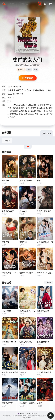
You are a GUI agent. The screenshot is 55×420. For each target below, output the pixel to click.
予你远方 (23, 372)
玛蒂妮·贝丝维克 (14, 90)
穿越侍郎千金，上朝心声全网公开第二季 (27, 311)
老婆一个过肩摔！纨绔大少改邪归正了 (27, 272)
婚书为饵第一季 (25, 180)
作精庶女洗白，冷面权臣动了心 (10, 272)
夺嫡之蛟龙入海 (25, 342)
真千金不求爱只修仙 (10, 372)
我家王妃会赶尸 (8, 211)
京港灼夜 (5, 242)
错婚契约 (23, 242)
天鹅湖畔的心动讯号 (45, 242)
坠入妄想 (23, 211)
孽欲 (38, 180)
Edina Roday (27, 90)
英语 (9, 101)
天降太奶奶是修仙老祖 (45, 372)
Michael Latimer (40, 90)
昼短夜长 (5, 180)
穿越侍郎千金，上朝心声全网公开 (10, 342)
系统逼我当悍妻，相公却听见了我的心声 (45, 342)
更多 (48, 282)
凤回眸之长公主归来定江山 (45, 211)
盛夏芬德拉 (6, 311)
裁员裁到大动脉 (43, 311)
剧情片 (22, 70)
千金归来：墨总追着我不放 (45, 272)
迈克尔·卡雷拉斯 (14, 86)
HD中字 (7, 141)
